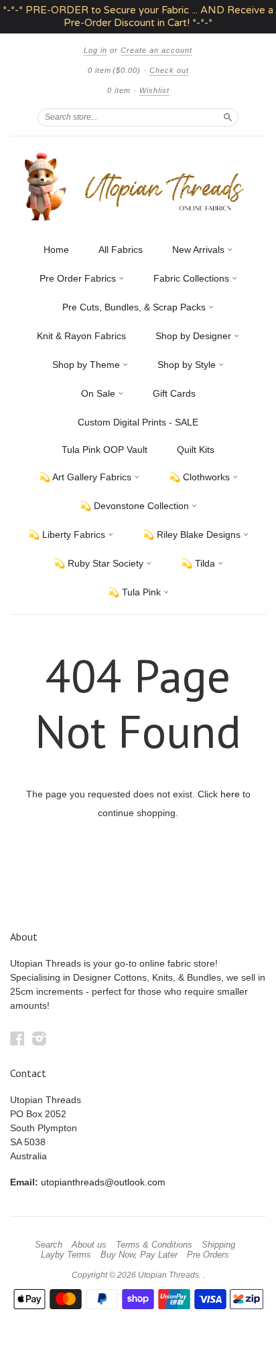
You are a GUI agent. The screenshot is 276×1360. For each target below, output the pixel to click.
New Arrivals (199, 249)
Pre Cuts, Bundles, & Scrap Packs (135, 307)
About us (89, 1245)
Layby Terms (66, 1255)
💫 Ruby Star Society (100, 563)
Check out (169, 70)
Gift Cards (174, 393)
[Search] (228, 117)
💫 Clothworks (200, 477)
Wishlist (154, 90)
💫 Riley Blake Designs (193, 534)
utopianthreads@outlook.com (103, 1182)
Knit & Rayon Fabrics (81, 335)
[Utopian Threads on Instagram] (39, 1038)
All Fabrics (120, 249)
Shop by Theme (87, 364)
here (230, 794)
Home (56, 249)
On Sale (99, 393)
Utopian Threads (168, 1275)
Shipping (218, 1245)
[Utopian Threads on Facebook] (17, 1038)
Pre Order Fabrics (79, 278)
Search (48, 1245)
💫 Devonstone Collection (136, 505)
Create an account (156, 50)
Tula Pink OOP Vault (104, 449)
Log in (95, 50)
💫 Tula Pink (135, 592)
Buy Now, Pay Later (139, 1255)
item (119, 90)
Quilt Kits (195, 449)
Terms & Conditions (154, 1245)
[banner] (138, 186)
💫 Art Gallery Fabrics (86, 477)
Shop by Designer (194, 335)
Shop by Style (187, 364)
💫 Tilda (199, 563)
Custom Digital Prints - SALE (138, 422)
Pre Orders (208, 1255)
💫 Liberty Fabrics (68, 534)
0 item (114, 70)
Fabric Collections (192, 278)
